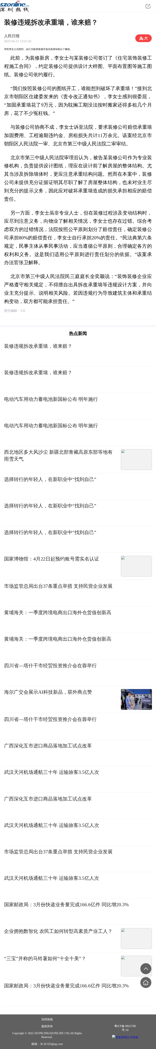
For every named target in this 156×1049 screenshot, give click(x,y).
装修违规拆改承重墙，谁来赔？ (38, 346)
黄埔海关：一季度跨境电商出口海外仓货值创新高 (57, 612)
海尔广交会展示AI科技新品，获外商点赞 (48, 692)
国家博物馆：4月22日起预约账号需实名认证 (51, 559)
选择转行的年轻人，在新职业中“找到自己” (50, 479)
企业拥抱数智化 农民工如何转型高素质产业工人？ (58, 931)
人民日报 (12, 36)
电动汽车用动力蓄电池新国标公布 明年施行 (51, 399)
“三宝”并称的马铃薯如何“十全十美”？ (45, 958)
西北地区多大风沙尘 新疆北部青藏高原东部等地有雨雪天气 (58, 455)
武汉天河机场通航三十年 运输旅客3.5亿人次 (51, 772)
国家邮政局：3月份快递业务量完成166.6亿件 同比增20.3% (66, 904)
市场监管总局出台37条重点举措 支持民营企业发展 (58, 586)
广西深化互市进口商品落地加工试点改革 (48, 745)
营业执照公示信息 (126, 1037)
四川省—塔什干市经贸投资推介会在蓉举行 (50, 665)
